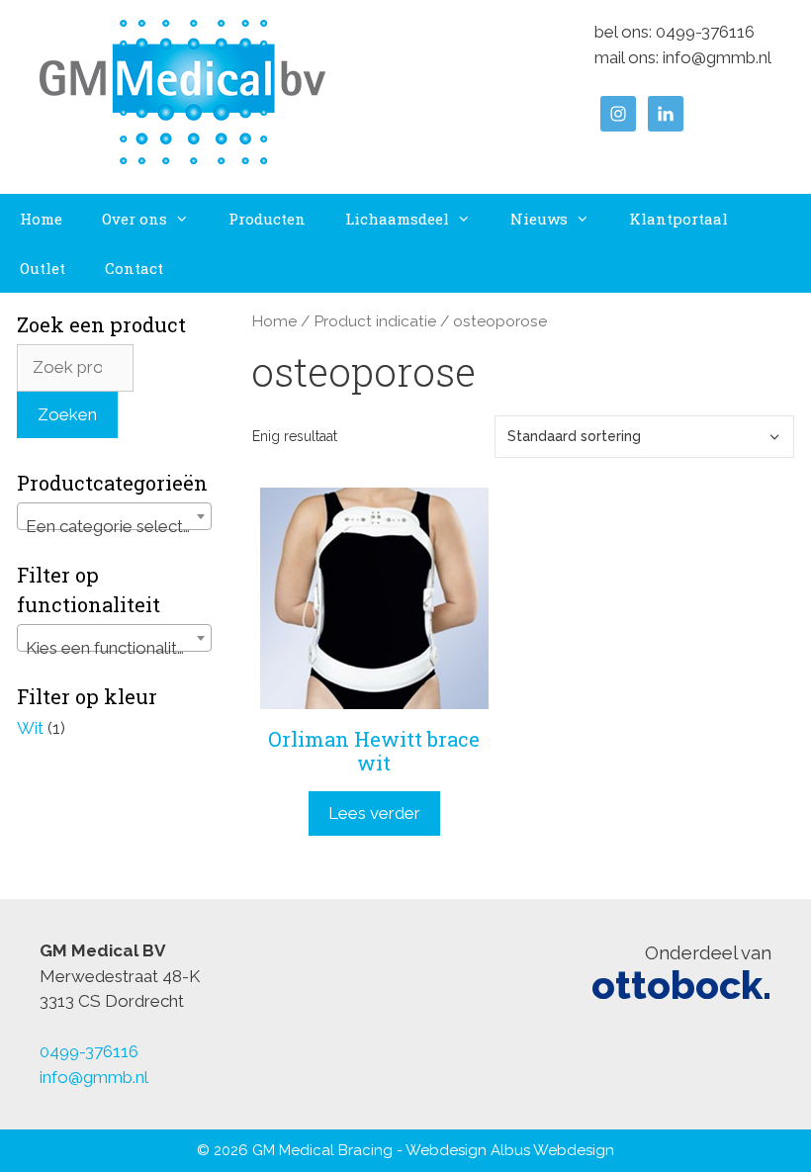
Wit (30, 728)
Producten (267, 218)
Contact (134, 268)
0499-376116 (705, 32)
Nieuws (539, 218)
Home (41, 218)
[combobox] (114, 516)
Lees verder (374, 813)
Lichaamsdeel (397, 218)
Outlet (42, 268)
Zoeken (67, 414)
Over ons (134, 218)
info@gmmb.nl (717, 57)
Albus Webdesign (552, 1150)
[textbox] (114, 525)
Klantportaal (678, 218)
